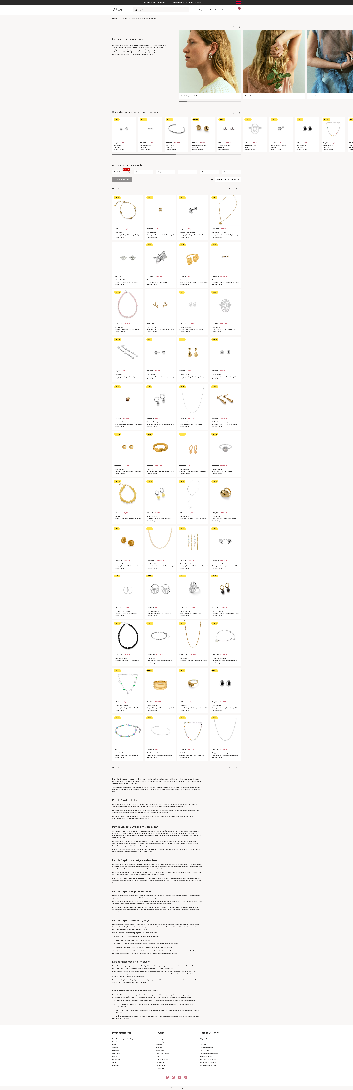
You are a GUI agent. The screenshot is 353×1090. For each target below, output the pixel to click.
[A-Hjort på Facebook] (167, 1078)
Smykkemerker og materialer (209, 1053)
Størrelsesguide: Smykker (208, 1065)
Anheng (114, 1056)
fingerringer (140, 849)
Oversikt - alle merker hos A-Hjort (132, 18)
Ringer (114, 1045)
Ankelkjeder (116, 1053)
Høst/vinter (175, 895)
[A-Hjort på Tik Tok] (185, 1078)
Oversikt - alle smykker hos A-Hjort (123, 1039)
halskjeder (194, 833)
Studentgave (160, 1050)
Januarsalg (159, 1039)
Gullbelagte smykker (162, 1059)
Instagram (144, 982)
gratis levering (128, 789)
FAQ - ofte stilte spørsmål (208, 1059)
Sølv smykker (160, 1062)
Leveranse (203, 1042)
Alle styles (115, 1065)
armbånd (147, 849)
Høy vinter (184, 895)
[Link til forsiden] (117, 9)
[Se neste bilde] (239, 27)
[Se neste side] (240, 189)
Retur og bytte (204, 1050)
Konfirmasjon (160, 1045)
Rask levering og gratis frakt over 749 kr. (154, 2)
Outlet (114, 1062)
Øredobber (115, 1042)
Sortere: (210, 179)
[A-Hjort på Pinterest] (179, 1078)
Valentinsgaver (196, 872)
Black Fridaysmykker (162, 1053)
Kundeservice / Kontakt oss (208, 1062)
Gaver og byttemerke (206, 1048)
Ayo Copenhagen (128, 974)
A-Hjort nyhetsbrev (206, 1039)
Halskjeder (115, 1050)
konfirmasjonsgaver (174, 872)
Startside (115, 18)
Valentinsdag (160, 1042)
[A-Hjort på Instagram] (173, 1078)
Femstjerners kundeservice (193, 2)
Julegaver (118, 875)
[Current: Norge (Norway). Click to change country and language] (238, 2)
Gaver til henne (160, 1065)
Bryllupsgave (160, 1068)
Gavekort (203, 1045)
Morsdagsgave (186, 872)
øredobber (178, 833)
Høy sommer (167, 895)
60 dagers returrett (176, 2)
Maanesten (176, 972)
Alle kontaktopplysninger (176, 1088)
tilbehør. (171, 849)
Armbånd (115, 1048)
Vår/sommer (158, 895)
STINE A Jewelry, (185, 972)
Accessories (116, 1059)
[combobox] (163, 9)
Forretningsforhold (206, 1056)
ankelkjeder (161, 849)
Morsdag (159, 1048)
